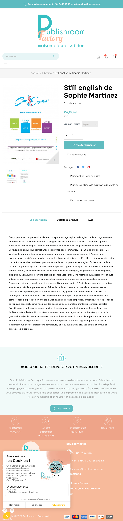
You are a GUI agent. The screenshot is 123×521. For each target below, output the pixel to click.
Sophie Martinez (73, 103)
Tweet (83, 167)
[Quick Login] (98, 57)
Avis (90, 219)
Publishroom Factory (76, 483)
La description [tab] (38, 219)
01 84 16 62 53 (63, 4)
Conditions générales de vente (82, 488)
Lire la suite (63, 408)
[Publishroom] (31, 450)
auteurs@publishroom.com (87, 4)
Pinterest (88, 167)
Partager (78, 167)
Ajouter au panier (85, 145)
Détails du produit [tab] (67, 219)
